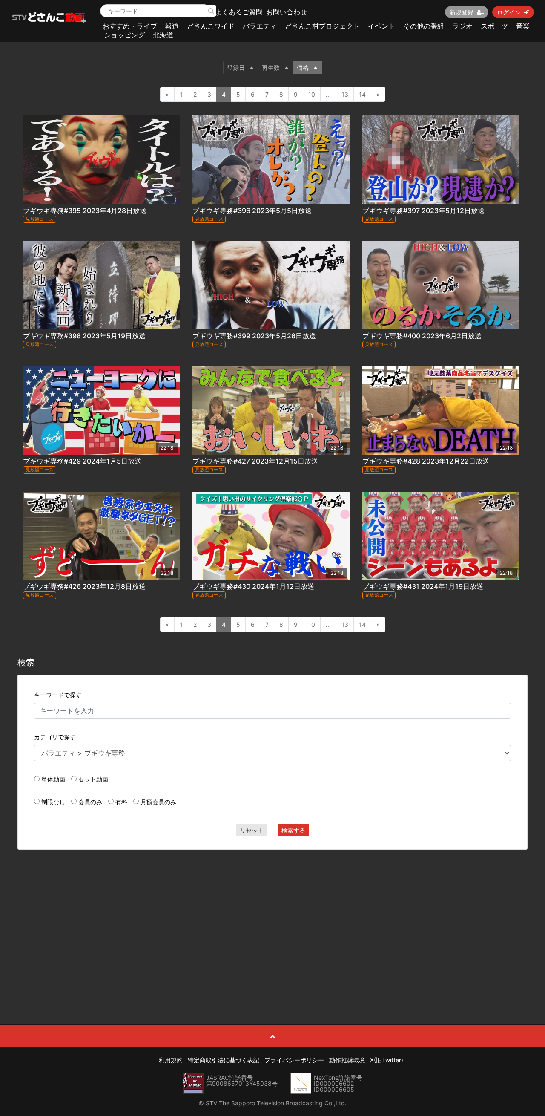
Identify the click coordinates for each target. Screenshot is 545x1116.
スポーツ (494, 26)
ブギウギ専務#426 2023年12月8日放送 (84, 586)
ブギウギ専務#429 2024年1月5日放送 (82, 461)
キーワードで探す (58, 694)
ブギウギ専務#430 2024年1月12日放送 (253, 586)
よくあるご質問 (239, 12)
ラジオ (462, 26)
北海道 (163, 35)
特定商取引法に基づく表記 (223, 1060)
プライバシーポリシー (294, 1060)
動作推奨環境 (347, 1060)
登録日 (236, 67)
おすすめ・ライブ (130, 26)
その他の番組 (423, 26)
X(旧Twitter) (386, 1060)
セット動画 (93, 779)
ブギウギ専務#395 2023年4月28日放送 (84, 210)
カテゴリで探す (55, 737)
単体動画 (53, 779)
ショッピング (124, 35)
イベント (381, 26)
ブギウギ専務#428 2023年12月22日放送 (425, 461)
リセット (252, 830)
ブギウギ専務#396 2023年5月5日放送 (252, 210)
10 (311, 94)
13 (344, 94)
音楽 (523, 26)
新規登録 (461, 12)
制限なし (53, 801)
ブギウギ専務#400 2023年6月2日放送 (422, 336)
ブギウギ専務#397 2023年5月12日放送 (423, 210)
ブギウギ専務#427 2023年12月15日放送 (255, 461)
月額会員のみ (158, 801)
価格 (303, 67)
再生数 (271, 67)
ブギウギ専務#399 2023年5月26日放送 (254, 336)
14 (362, 94)
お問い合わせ (286, 12)
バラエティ (260, 26)
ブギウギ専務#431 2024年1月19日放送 (422, 586)
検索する (293, 830)
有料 (121, 801)
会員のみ (90, 801)
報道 (172, 26)
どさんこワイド (211, 26)
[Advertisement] (272, 918)
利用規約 (171, 1060)
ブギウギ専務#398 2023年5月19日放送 (84, 336)
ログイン (509, 12)
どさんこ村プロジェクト (322, 26)
